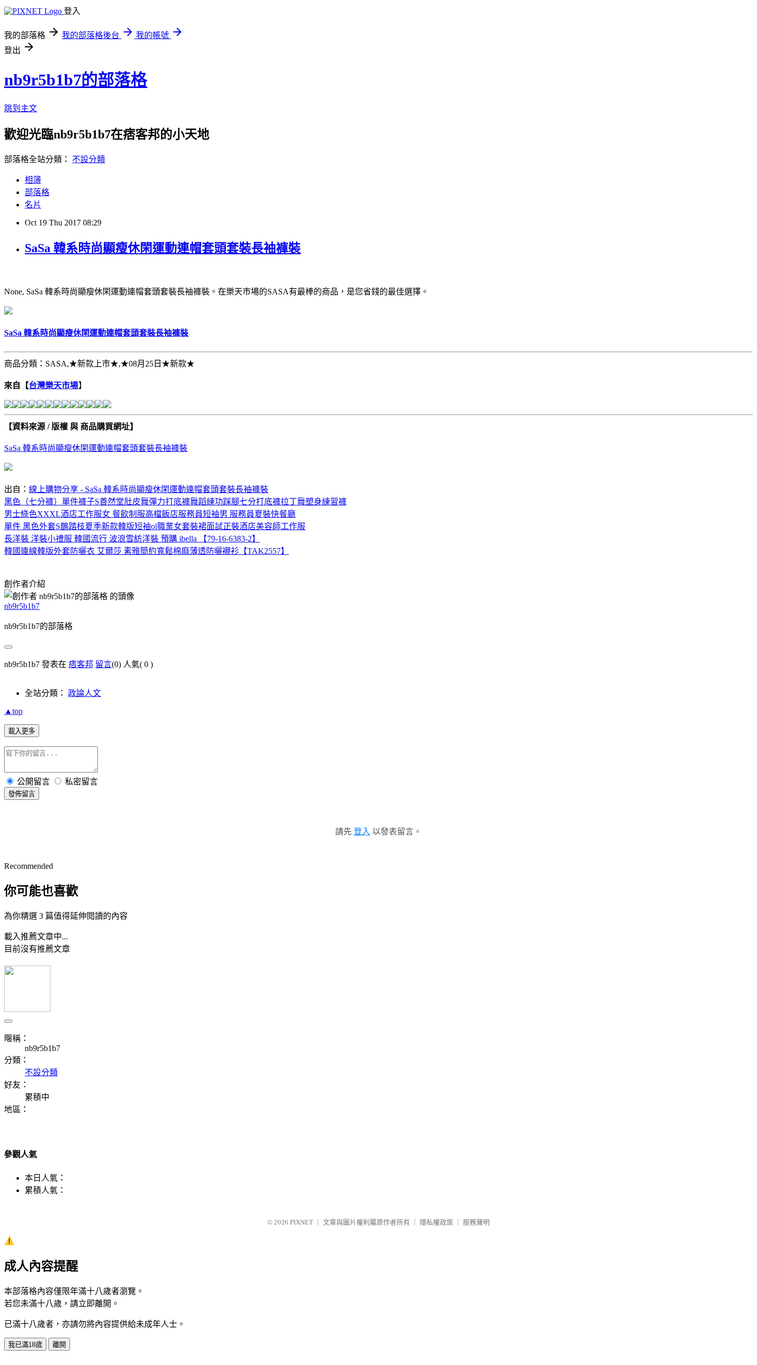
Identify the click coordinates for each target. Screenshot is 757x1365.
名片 (33, 204)
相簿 (33, 180)
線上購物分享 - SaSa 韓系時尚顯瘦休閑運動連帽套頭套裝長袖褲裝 (148, 489)
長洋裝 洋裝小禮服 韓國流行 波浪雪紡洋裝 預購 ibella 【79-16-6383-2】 (132, 538)
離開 (59, 1345)
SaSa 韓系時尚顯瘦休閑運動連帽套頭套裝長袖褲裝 (163, 248)
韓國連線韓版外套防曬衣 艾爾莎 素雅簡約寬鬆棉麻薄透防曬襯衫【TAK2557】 (146, 551)
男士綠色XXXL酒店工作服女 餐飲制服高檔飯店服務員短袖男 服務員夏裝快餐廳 (150, 514)
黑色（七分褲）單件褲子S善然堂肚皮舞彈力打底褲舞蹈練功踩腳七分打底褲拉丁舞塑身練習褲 (175, 501)
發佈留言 (21, 794)
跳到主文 (20, 108)
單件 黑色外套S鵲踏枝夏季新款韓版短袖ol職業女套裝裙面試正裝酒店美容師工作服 (154, 526)
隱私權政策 (436, 1222)
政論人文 (84, 693)
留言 (103, 664)
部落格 (37, 192)
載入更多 (21, 731)
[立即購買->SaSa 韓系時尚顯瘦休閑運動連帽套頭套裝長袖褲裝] (8, 311)
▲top (13, 711)
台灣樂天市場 (53, 385)
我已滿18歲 (25, 1345)
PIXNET (301, 1222)
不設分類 (88, 159)
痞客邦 (80, 664)
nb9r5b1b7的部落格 (75, 80)
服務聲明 (476, 1222)
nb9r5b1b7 (22, 606)
